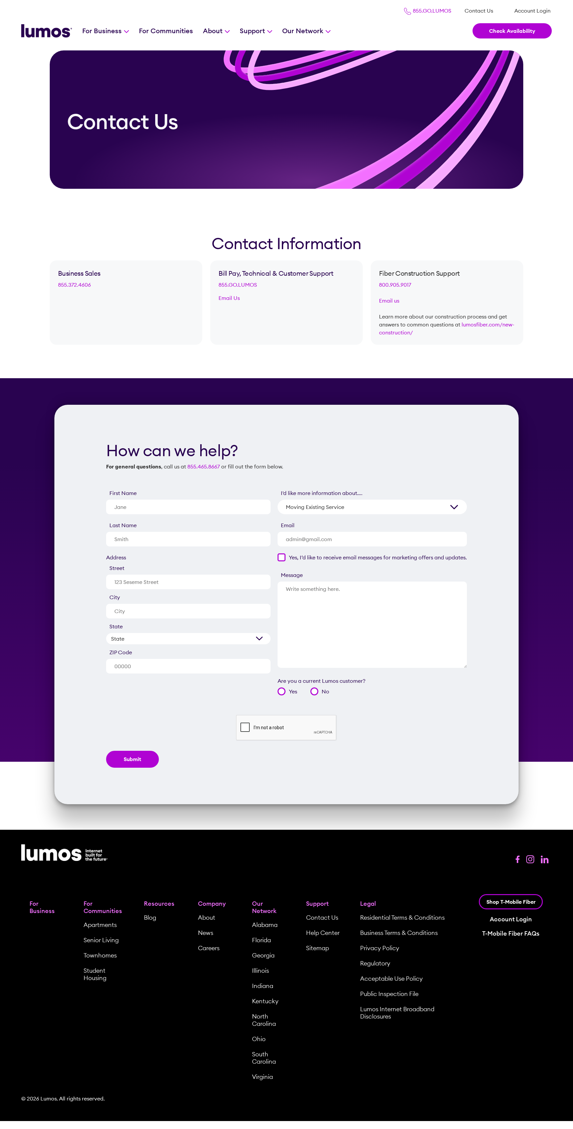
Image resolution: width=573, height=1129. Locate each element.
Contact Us (479, 10)
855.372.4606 (74, 284)
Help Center (323, 933)
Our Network (303, 31)
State (116, 626)
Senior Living (101, 940)
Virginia (262, 1077)
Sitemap (317, 948)
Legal (368, 903)
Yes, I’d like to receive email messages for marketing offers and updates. (378, 557)
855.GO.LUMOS (431, 10)
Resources (159, 903)
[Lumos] (46, 31)
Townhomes (100, 955)
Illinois (260, 970)
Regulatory (375, 963)
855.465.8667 (203, 466)
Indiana (262, 986)
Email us (389, 300)
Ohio (259, 1039)
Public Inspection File (389, 994)
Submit (132, 759)
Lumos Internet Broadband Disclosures (397, 1012)
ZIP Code (120, 652)
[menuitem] (479, 11)
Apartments (100, 925)
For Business (102, 31)
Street (116, 568)
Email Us (229, 298)
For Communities (166, 31)
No (325, 691)
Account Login (532, 10)
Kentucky (265, 1001)
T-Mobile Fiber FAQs (511, 933)
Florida (261, 940)
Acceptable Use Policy (391, 978)
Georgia (263, 955)
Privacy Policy (379, 948)
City (114, 597)
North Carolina (264, 1020)
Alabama (265, 925)
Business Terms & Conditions (399, 933)
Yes (293, 691)
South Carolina (264, 1057)
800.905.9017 (395, 284)
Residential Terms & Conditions (402, 917)
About (213, 31)
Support (253, 31)
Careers (209, 948)
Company (212, 903)
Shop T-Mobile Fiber (511, 901)
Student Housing (95, 974)
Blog (150, 917)
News (205, 933)
